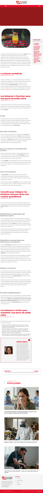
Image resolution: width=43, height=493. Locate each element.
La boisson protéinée (36, 44)
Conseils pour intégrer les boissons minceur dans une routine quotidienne (38, 54)
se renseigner (7, 89)
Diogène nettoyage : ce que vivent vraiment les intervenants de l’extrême (20, 442)
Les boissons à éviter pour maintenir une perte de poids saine (37, 60)
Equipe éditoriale (39, 491)
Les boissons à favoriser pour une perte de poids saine (37, 48)
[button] (6, 6)
